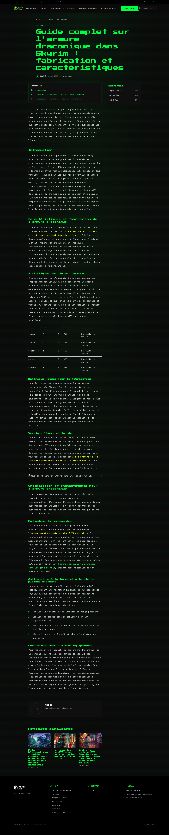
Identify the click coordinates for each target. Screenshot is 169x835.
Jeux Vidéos (61, 19)
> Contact (91, 790)
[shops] (31, 8)
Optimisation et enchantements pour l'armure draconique (59, 99)
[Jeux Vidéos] (88, 8)
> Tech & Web (56, 809)
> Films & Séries (57, 813)
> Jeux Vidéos (56, 805)
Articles (49, 19)
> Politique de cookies (134, 798)
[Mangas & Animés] (63, 8)
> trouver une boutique (60, 790)
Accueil (39, 19)
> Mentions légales (132, 790)
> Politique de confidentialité (138, 794)
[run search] (149, 2)
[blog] (43, 8)
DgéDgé (43, 76)
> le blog (54, 794)
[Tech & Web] (109, 8)
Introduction (40, 90)
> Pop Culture (56, 801)
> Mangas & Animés (58, 798)
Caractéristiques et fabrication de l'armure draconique (59, 94)
